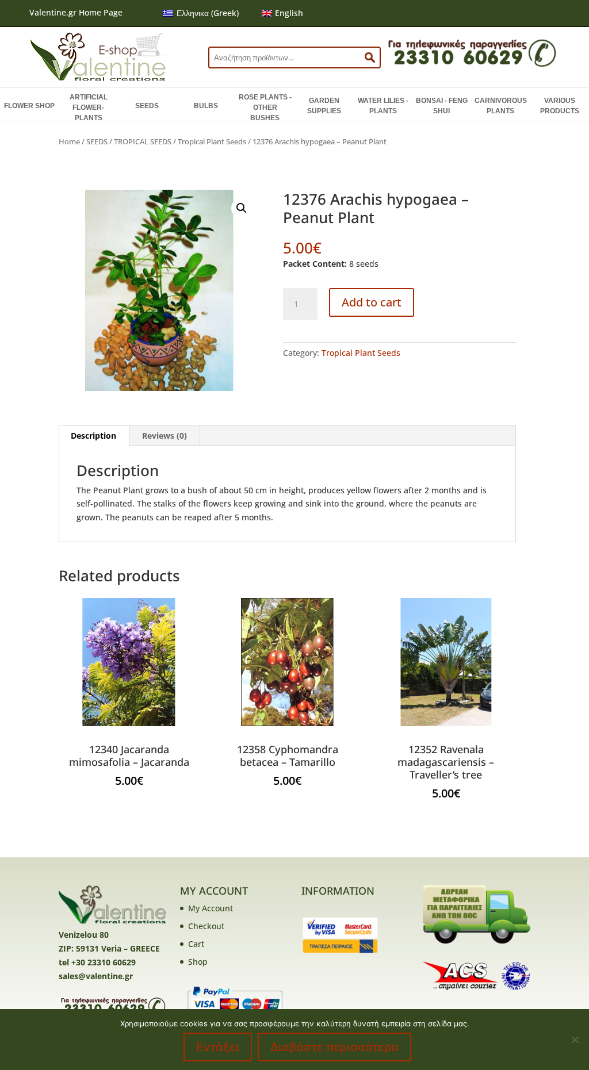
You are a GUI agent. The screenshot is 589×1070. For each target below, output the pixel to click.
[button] (241, 208)
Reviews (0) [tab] (164, 435)
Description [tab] (93, 435)
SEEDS (147, 106)
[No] (574, 1039)
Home (69, 141)
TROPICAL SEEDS (142, 141)
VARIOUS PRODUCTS (559, 106)
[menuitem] (200, 13)
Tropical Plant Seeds (212, 141)
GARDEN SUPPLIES (324, 106)
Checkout (206, 926)
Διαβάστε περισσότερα (334, 1047)
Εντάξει (217, 1047)
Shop (198, 961)
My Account (210, 908)
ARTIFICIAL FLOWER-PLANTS (89, 107)
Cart (196, 943)
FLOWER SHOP (29, 106)
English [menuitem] (289, 12)
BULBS (206, 106)
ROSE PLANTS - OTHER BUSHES (265, 107)
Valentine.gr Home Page (76, 12)
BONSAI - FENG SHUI (442, 106)
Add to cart (371, 302)
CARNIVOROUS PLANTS (501, 106)
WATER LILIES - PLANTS (383, 106)
